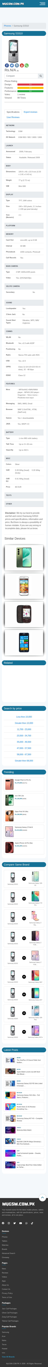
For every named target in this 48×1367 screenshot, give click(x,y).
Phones (7, 26)
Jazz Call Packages (9, 1309)
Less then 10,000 (24, 717)
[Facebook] (4, 1223)
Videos (4, 1277)
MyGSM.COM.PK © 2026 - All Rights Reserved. (24, 1364)
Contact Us (6, 1289)
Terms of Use (7, 1297)
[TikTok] (32, 1223)
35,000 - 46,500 (24, 742)
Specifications (13, 112)
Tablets (4, 1241)
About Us (5, 1285)
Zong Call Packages (9, 1317)
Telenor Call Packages (10, 1321)
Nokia (4, 1340)
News (4, 1269)
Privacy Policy (7, 1293)
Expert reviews (30, 112)
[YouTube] (20, 1223)
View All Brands (8, 1357)
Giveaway (5, 1257)
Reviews (5, 1273)
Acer (3, 1336)
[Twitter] (14, 1223)
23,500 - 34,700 (24, 736)
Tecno (4, 1344)
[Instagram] (8, 1223)
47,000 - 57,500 (24, 748)
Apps (4, 1281)
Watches (5, 1245)
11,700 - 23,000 (24, 729)
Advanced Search (8, 1253)
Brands (4, 1249)
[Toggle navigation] (42, 4)
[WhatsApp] (26, 1223)
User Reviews (13, 117)
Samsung (5, 1332)
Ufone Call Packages (10, 1313)
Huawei (4, 1349)
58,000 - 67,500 (24, 754)
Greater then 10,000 (24, 723)
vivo (3, 1353)
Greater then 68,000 (24, 761)
